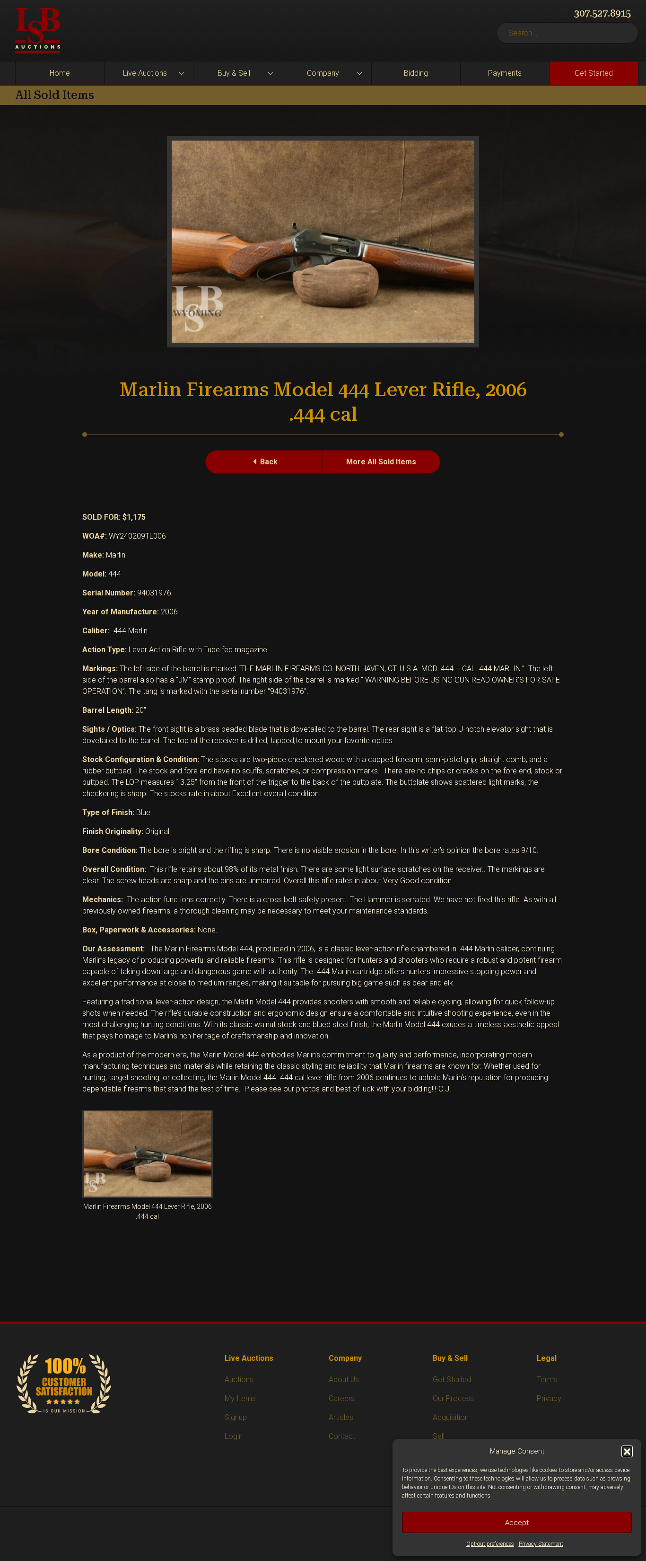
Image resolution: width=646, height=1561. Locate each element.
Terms (547, 1379)
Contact (342, 1436)
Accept (517, 1522)
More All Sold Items (381, 461)
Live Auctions (145, 73)
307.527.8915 (602, 13)
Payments (505, 73)
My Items (240, 1398)
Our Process (453, 1398)
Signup (236, 1417)
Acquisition (451, 1417)
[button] (627, 1451)
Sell (439, 1436)
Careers (342, 1398)
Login (234, 1436)
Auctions (239, 1379)
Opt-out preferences (490, 1544)
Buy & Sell (234, 73)
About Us (344, 1379)
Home (60, 73)
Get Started (594, 73)
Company (323, 73)
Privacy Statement (541, 1544)
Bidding (416, 73)
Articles (341, 1417)
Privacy (549, 1398)
